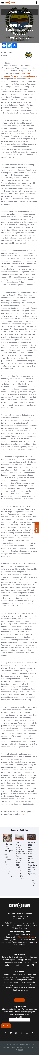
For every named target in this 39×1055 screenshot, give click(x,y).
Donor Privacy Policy (20, 1047)
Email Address (19, 1017)
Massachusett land (26, 937)
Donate (19, 1000)
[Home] (10, 2)
